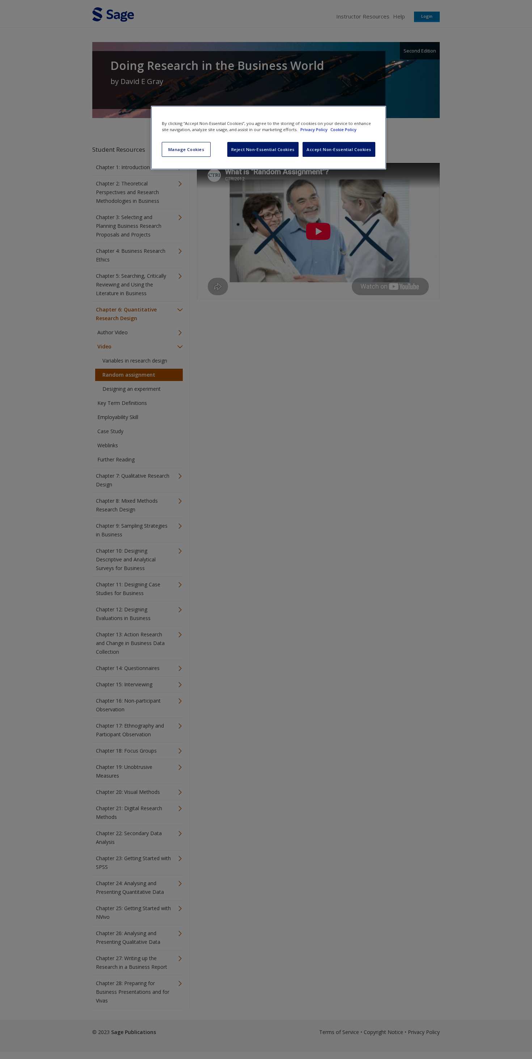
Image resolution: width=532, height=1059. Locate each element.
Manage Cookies (186, 149)
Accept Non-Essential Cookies (339, 149)
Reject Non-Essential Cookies (263, 149)
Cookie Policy (343, 129)
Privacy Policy (314, 129)
